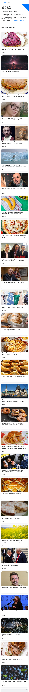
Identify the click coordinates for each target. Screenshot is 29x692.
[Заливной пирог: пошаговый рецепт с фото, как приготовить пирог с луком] (14, 90)
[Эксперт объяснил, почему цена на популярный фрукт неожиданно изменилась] (14, 207)
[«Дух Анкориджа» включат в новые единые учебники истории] (14, 559)
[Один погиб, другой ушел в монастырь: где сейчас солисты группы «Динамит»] (14, 254)
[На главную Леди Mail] (8, 2)
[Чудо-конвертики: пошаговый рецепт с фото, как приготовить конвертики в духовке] (14, 371)
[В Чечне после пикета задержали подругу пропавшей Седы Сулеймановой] (14, 113)
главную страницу (19, 20)
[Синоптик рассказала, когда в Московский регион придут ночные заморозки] (14, 629)
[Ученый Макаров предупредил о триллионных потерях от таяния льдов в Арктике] (14, 160)
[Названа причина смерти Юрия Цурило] (14, 184)
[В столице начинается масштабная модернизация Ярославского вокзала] (14, 395)
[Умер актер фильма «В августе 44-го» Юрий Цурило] (14, 278)
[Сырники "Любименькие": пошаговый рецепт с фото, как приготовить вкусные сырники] (14, 442)
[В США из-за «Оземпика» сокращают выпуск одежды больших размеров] (14, 301)
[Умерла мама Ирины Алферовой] (14, 606)
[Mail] (5, 2)
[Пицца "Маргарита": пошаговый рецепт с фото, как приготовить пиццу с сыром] (14, 348)
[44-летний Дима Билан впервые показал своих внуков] (14, 582)
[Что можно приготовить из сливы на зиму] (14, 676)
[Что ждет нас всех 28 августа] (14, 66)
